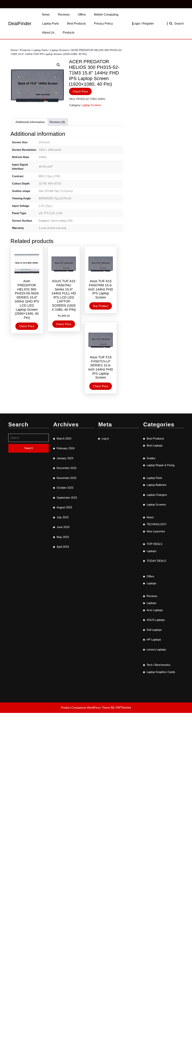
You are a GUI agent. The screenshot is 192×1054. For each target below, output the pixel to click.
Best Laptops (155, 445)
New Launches (156, 531)
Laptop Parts (50, 23)
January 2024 (65, 458)
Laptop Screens (59, 50)
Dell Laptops (154, 629)
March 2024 (64, 438)
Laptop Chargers (157, 494)
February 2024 (65, 448)
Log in (105, 438)
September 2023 (67, 497)
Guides (151, 458)
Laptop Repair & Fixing (160, 465)
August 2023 (64, 507)
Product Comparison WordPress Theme (86, 707)
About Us (48, 32)
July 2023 (62, 517)
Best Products (76, 23)
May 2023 (63, 537)
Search (179, 23)
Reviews (64, 14)
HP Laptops (154, 639)
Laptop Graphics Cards (161, 672)
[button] (58, 65)
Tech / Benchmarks (158, 664)
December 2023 (66, 468)
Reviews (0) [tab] (57, 122)
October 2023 (65, 487)
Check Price (80, 91)
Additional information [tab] (30, 122)
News (46, 14)
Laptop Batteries (156, 484)
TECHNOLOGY (156, 524)
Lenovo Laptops (156, 649)
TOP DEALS (154, 543)
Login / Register (143, 23)
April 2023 (63, 546)
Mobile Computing (106, 14)
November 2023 (66, 477)
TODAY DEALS (156, 560)
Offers (82, 14)
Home (14, 50)
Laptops (151, 551)
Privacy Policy (103, 23)
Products (68, 32)
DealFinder (19, 23)
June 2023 (63, 527)
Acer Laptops (155, 610)
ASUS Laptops (156, 619)
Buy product (100, 306)
